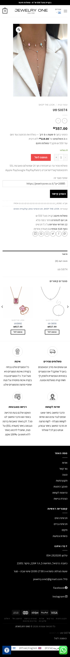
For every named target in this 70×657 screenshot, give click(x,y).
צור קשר (50, 618)
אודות (64, 462)
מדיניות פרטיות (30, 621)
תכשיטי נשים (61, 518)
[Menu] (65, 11)
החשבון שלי (17, 618)
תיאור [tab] (64, 254)
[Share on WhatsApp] (64, 234)
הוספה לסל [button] (52, 332)
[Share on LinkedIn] (35, 234)
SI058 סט (52, 323)
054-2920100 (53, 555)
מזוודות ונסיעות (60, 536)
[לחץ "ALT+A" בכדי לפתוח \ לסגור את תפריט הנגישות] (6, 650)
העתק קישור (59, 194)
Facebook (59, 588)
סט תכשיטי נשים (36, 208)
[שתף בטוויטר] (53, 234)
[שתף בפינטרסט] (41, 234)
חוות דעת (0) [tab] (61, 261)
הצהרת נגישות (60, 498)
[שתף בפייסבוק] (59, 234)
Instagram (58, 596)
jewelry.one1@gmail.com (47, 579)
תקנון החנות (61, 480)
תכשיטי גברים (60, 524)
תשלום (7, 618)
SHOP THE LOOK (47, 104)
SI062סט (18, 323)
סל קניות (42, 621)
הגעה (64, 474)
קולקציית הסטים (21, 208)
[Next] (2, 313)
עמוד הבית (62, 104)
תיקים (64, 530)
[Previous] (67, 313)
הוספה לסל (40, 157)
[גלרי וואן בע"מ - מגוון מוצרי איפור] (31, 11)
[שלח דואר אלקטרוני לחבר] (47, 234)
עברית (58, 9)
